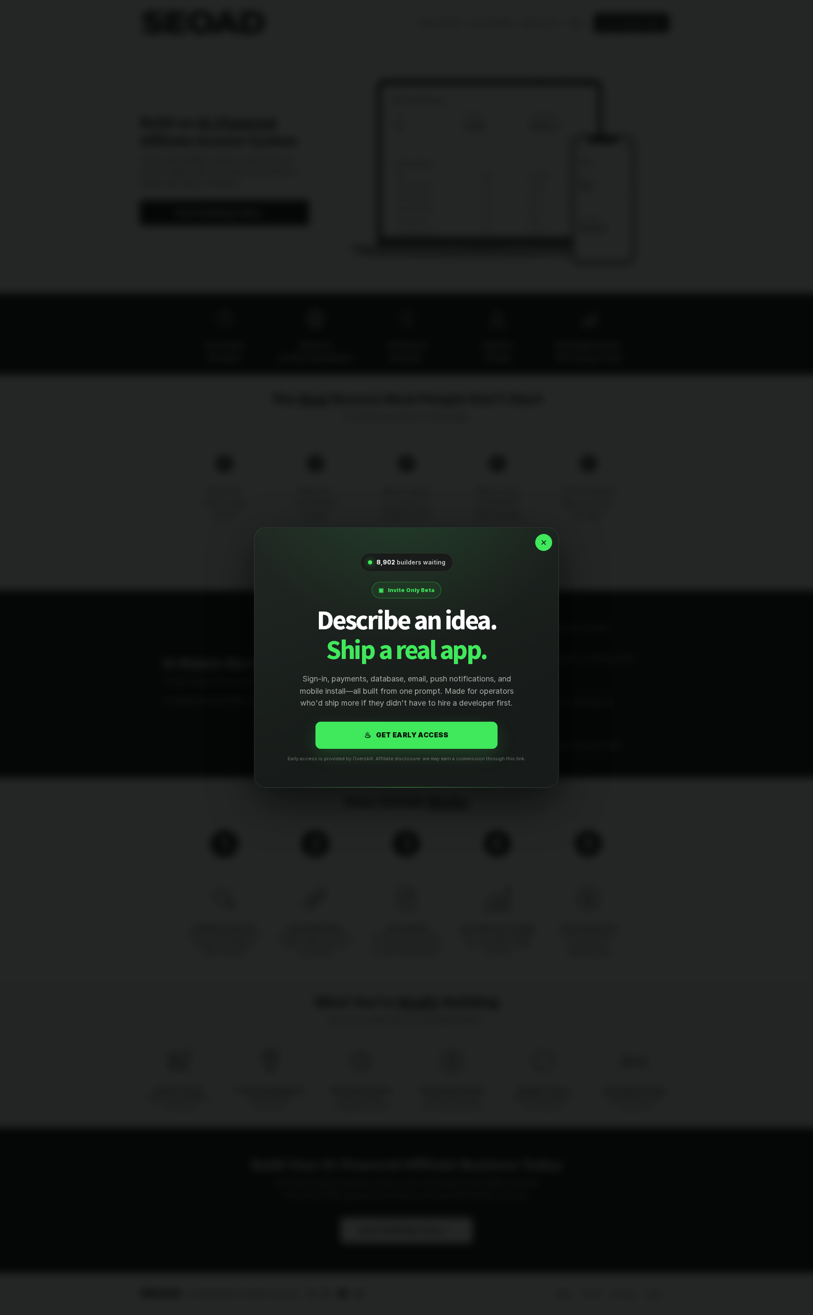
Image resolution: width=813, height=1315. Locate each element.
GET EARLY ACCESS (406, 735)
